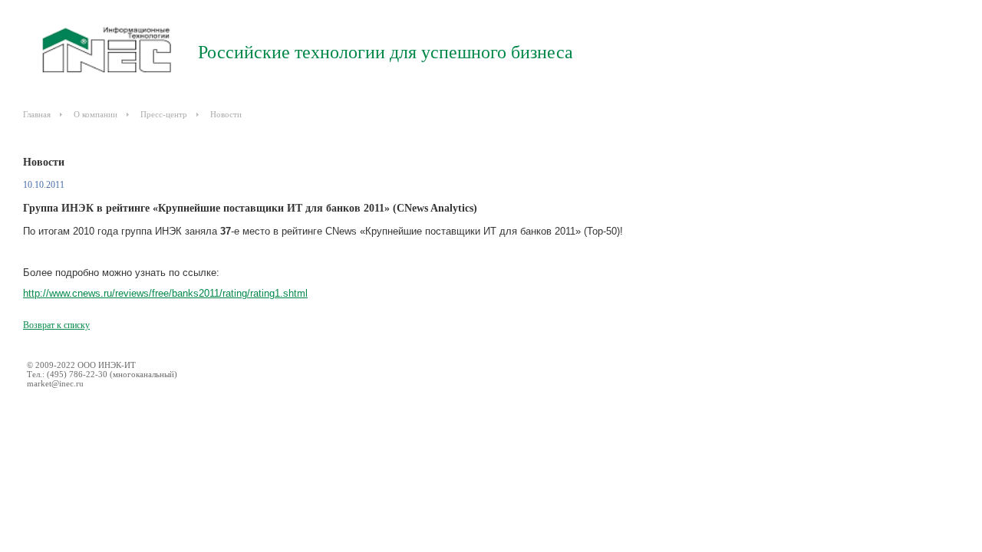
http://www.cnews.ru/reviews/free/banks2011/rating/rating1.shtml (165, 293)
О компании (95, 114)
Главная (37, 114)
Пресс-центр (163, 114)
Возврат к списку (56, 325)
